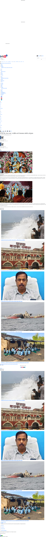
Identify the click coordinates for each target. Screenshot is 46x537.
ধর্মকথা (1, 74)
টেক (8, 67)
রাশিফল (21, 61)
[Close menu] (0, 101)
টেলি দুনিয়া (7, 78)
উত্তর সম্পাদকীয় (5, 88)
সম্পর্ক (4, 67)
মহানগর (2, 61)
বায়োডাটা (2, 79)
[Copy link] (1, 142)
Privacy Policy (3, 528)
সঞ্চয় (23, 61)
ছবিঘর (19, 61)
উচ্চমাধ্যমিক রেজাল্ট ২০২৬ (3, 93)
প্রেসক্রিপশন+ (9, 61)
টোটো (9, 67)
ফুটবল (3, 71)
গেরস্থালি (11, 67)
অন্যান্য (4, 71)
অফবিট (1, 73)
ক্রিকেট (2, 71)
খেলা (11, 61)
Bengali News (5, 364)
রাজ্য (4, 61)
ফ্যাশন (6, 67)
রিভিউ (4, 78)
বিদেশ (6, 61)
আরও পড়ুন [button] (1, 368)
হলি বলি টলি (2, 78)
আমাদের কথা (2, 88)
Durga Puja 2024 (9, 364)
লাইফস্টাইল (17, 61)
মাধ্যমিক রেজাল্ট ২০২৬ (3, 92)
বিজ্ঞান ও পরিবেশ (2, 80)
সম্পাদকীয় (2, 87)
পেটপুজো (7, 67)
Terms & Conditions (4, 530)
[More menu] (45, 61)
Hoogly (13, 364)
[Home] (4, 56)
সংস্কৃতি (5, 78)
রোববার (1, 89)
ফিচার (1, 90)
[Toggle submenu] (0, 113)
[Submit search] (41, 59)
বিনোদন (14, 61)
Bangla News (2, 364)
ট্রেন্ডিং (1, 84)
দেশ (5, 61)
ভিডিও (1, 86)
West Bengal (16, 364)
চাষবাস (1, 81)
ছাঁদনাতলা (2, 94)
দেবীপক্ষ (2, 91)
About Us (2, 525)
